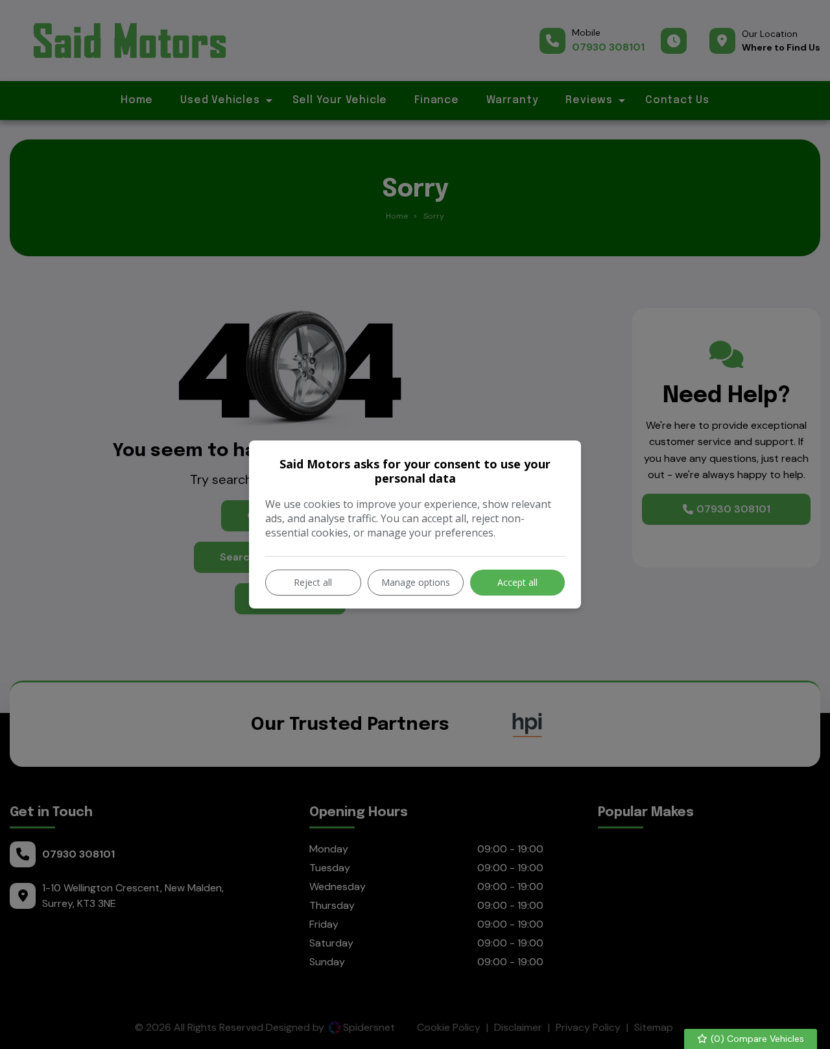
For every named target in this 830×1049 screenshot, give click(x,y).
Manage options (415, 582)
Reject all (313, 582)
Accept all (517, 582)
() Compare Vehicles (756, 1038)
